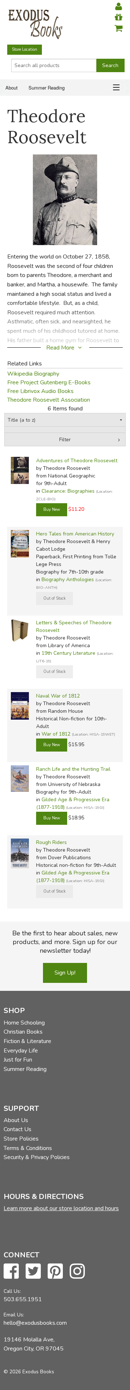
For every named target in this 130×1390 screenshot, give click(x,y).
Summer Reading (47, 87)
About (11, 87)
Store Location (24, 49)
